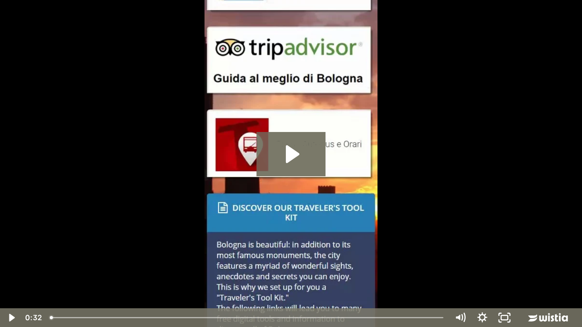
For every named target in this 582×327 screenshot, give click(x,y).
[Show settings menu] (482, 317)
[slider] (247, 317)
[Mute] (460, 317)
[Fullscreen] (504, 317)
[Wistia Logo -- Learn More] (549, 317)
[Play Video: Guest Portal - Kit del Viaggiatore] (291, 154)
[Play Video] (11, 317)
